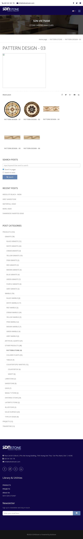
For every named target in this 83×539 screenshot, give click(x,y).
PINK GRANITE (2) (12, 260)
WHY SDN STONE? (9, 496)
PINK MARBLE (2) (12, 322)
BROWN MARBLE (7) (13, 327)
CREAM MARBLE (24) (13, 312)
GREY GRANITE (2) (12, 289)
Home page (43, 39)
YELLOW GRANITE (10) (14, 255)
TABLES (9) (9, 360)
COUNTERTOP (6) (13, 369)
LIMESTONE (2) (10, 379)
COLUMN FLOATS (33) (13, 355)
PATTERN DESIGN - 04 (51, 119)
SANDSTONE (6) (10, 383)
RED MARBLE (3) (11, 308)
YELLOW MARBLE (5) (13, 317)
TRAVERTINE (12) (9, 426)
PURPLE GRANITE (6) (13, 284)
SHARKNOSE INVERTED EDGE (13, 213)
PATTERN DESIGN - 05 (12, 148)
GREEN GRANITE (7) (13, 279)
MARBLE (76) (9, 293)
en (75, 11)
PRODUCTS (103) (9, 232)
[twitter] (10, 469)
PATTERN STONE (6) (13, 350)
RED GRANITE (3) (12, 265)
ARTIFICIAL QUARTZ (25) (13, 341)
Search (10, 177)
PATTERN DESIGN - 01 (12, 119)
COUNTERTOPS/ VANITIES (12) (16, 365)
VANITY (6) (11, 374)
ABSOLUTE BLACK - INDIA (12, 194)
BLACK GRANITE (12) (13, 241)
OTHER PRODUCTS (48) (13, 346)
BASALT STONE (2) (11, 393)
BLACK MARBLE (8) (12, 298)
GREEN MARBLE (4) (12, 331)
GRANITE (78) (9, 237)
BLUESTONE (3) (10, 407)
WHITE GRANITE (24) (13, 246)
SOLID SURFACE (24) (12, 412)
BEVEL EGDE (7, 209)
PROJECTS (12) (8, 421)
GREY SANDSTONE (9, 199)
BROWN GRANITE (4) (13, 270)
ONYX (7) (7, 388)
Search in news (10, 173)
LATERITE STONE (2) (12, 402)
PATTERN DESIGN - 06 (32, 148)
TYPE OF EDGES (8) (11, 417)
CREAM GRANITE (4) (13, 251)
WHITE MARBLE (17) (13, 303)
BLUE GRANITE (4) (12, 274)
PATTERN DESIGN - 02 (32, 119)
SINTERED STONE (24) (12, 398)
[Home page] (10, 10)
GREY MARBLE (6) (12, 336)
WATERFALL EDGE (9, 204)
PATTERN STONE (56, 39)
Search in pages (10, 169)
